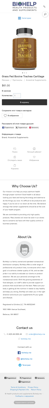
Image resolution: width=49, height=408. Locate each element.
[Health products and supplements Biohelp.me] (24, 6)
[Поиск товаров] (45, 14)
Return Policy (36, 390)
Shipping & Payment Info (19, 390)
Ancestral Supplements (36, 80)
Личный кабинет (34, 152)
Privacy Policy (33, 387)
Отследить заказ (15, 160)
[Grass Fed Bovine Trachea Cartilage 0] (24, 48)
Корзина (14, 168)
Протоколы (17, 80)
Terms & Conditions (18, 387)
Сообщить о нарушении (24, 396)
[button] (12, 115)
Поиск (14, 152)
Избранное (34, 160)
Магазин (5, 80)
